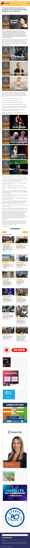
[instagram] (17, 0)
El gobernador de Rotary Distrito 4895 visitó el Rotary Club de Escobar (21, 246)
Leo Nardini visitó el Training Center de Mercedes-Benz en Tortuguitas (20, 282)
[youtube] (15, 0)
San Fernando (13, 13)
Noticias (10, 13)
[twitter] (12, 0)
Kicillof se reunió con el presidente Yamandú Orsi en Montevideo (21, 265)
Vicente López (22, 318)
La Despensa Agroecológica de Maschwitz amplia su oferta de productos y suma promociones (7, 282)
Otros (20, 297)
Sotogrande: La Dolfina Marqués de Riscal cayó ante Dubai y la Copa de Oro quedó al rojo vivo (21, 300)
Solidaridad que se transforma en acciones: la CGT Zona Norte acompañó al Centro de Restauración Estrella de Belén (8, 248)
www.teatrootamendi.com (13, 226)
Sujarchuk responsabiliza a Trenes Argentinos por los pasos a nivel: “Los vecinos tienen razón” (8, 317)
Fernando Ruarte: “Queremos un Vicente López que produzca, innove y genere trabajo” (21, 321)
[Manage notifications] (1, 546)
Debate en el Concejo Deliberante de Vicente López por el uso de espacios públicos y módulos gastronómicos (21, 338)
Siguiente (24, 232)
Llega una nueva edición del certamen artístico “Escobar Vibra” (7, 337)
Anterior (5, 232)
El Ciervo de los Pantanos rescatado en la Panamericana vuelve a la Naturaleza (8, 266)
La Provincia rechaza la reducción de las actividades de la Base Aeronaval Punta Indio (7, 299)
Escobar (18, 244)
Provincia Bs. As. (8, 244)
